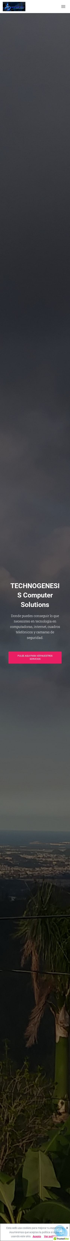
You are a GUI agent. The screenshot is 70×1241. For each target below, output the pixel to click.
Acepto (37, 1236)
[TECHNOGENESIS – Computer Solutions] (15, 6)
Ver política (51, 1236)
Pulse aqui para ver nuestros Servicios (35, 657)
